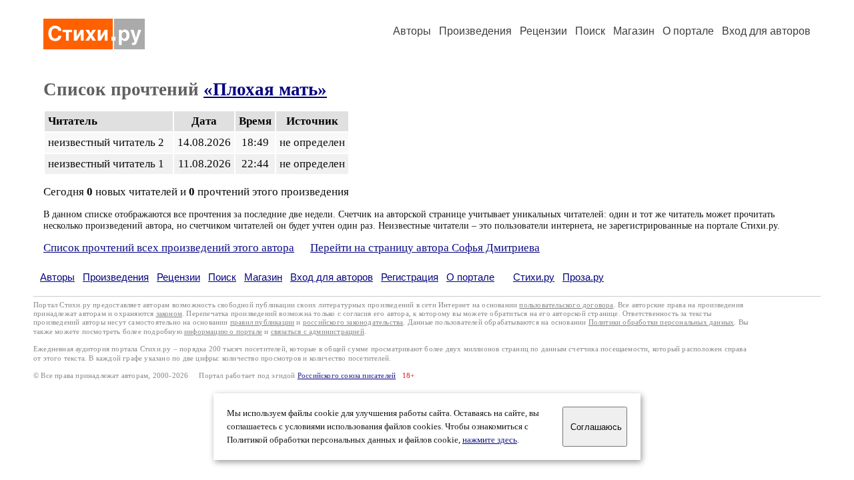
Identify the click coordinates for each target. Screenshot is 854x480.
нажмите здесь (489, 440)
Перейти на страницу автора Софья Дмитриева (425, 247)
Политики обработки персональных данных (661, 322)
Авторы (412, 31)
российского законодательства (353, 322)
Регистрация (409, 277)
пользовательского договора (566, 305)
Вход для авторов (766, 31)
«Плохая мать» (265, 89)
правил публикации (262, 322)
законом (169, 313)
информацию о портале (223, 331)
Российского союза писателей (347, 375)
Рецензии (543, 31)
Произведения (475, 31)
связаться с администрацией (317, 331)
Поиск (590, 31)
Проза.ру (583, 277)
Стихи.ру (533, 277)
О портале (470, 277)
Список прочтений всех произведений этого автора (168, 247)
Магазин (634, 31)
